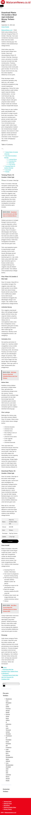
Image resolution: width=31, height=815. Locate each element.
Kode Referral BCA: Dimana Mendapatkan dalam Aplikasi (9, 755)
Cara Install (8, 169)
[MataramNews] (15, 4)
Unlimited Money (13, 159)
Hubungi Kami (8, 803)
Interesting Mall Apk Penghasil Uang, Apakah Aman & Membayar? (9, 671)
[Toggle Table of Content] (2, 149)
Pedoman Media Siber (10, 807)
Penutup (7, 171)
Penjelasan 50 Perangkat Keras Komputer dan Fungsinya (9, 741)
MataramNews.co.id (6, 30)
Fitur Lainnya (12, 164)
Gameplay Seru (12, 161)
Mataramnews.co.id (10, 812)
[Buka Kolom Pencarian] (1, 8)
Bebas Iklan (11, 162)
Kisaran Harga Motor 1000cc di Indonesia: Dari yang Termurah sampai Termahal (8, 724)
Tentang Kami (7, 801)
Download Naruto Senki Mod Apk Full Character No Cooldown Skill (9, 677)
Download (10, 541)
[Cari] (4, 686)
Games (5, 667)
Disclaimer (7, 805)
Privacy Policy (8, 809)
